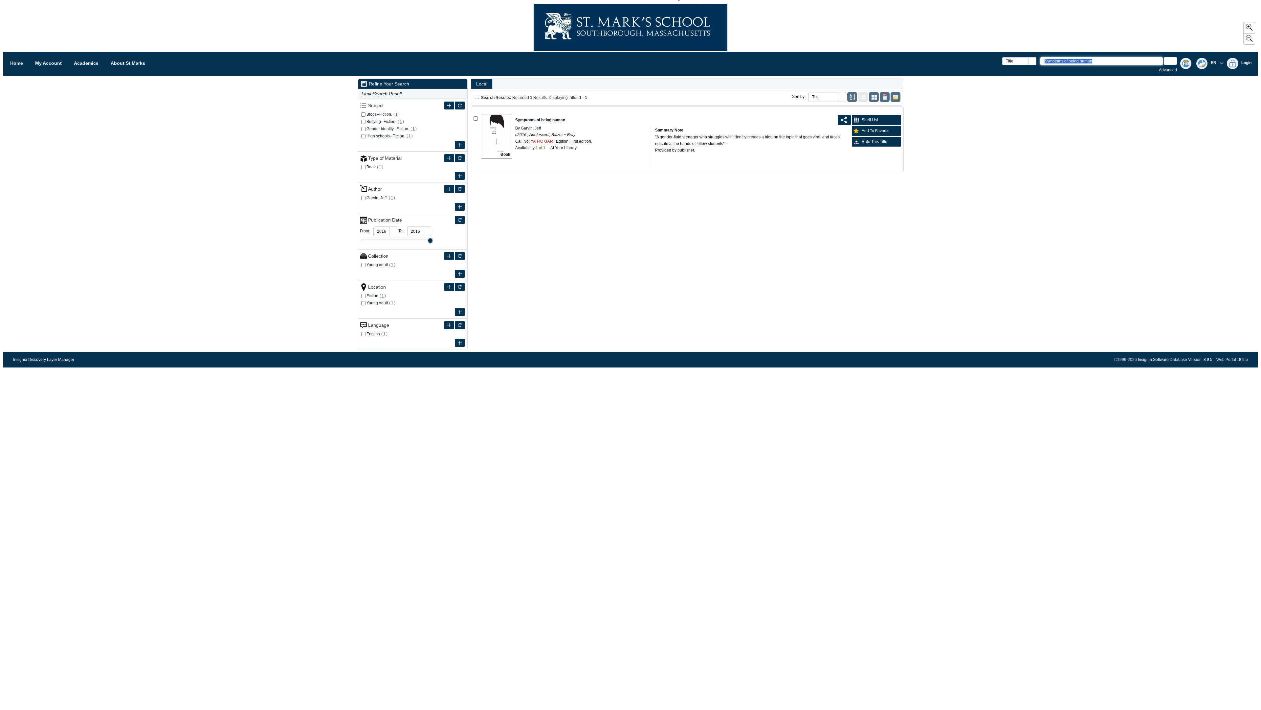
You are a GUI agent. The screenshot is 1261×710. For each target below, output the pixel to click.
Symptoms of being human (540, 120)
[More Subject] (449, 105)
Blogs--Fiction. (379, 114)
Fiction (372, 296)
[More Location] (449, 287)
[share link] (844, 120)
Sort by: (799, 96)
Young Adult (377, 303)
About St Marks (128, 63)
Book (371, 167)
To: (401, 231)
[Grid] (874, 97)
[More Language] (449, 325)
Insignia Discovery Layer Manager (43, 359)
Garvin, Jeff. (376, 198)
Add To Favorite (876, 131)
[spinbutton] (381, 231)
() (396, 114)
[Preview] (885, 97)
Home (16, 63)
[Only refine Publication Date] (460, 220)
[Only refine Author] (460, 189)
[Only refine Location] (460, 287)
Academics (86, 63)
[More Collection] (449, 256)
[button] (1032, 61)
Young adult (377, 265)
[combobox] (1016, 61)
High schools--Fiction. (385, 136)
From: (365, 231)
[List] (863, 97)
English (373, 334)
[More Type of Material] (449, 158)
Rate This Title (874, 141)
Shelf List (870, 120)
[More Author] (449, 189)
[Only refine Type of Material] (460, 158)
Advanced (1168, 70)
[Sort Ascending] (852, 97)
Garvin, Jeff (530, 128)
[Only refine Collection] (460, 256)
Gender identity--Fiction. (387, 129)
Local (481, 83)
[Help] (1185, 64)
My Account (48, 63)
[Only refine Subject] (460, 105)
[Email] (895, 97)
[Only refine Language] (460, 325)
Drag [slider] (430, 240)
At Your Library (563, 148)
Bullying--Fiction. (381, 121)
